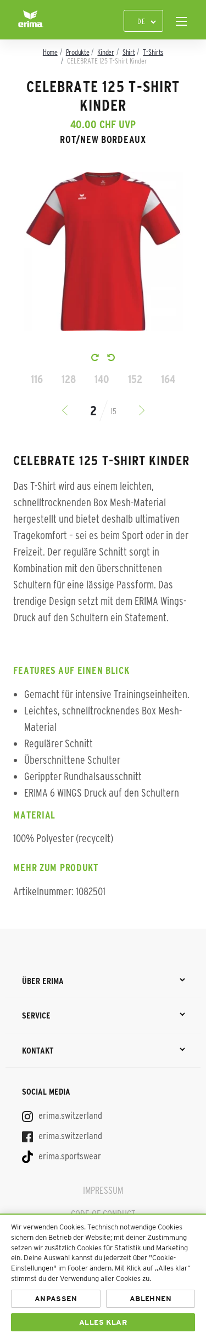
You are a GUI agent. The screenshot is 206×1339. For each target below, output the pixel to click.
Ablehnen (150, 1299)
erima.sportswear (68, 1156)
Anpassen (56, 1299)
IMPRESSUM (103, 1190)
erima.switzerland (69, 1115)
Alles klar (103, 1322)
